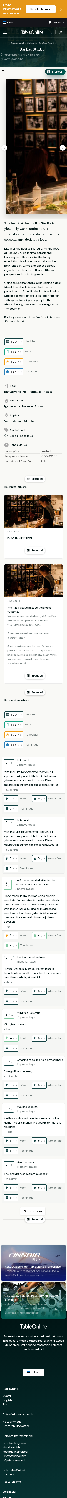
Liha (31, 421)
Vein (7, 421)
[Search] (50, 32)
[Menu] (5, 32)
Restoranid (17, 43)
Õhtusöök (11, 436)
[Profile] (61, 32)
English (7, 1400)
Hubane (27, 406)
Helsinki (31, 43)
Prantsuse (34, 392)
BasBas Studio (47, 43)
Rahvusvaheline (15, 392)
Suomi (7, 1396)
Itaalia (48, 392)
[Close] (61, 9)
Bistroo (40, 406)
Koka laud (26, 436)
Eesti (6, 1404)
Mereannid (19, 421)
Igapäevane (12, 406)
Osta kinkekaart (40, 9)
